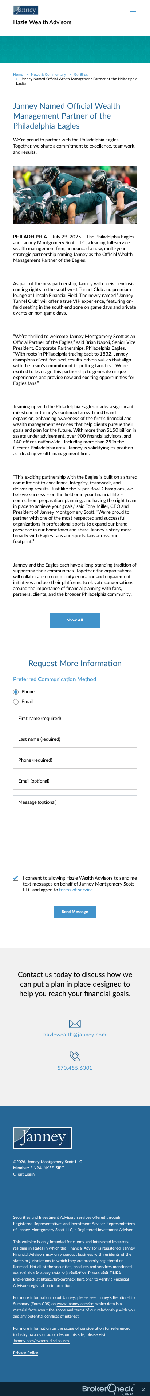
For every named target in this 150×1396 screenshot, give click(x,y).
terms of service (76, 890)
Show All (75, 620)
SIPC (60, 1168)
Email (27, 701)
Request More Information (75, 664)
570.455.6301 (75, 1068)
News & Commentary (48, 75)
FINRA (36, 1168)
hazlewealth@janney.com (75, 1034)
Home (18, 75)
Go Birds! (81, 75)
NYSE (49, 1168)
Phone (28, 692)
